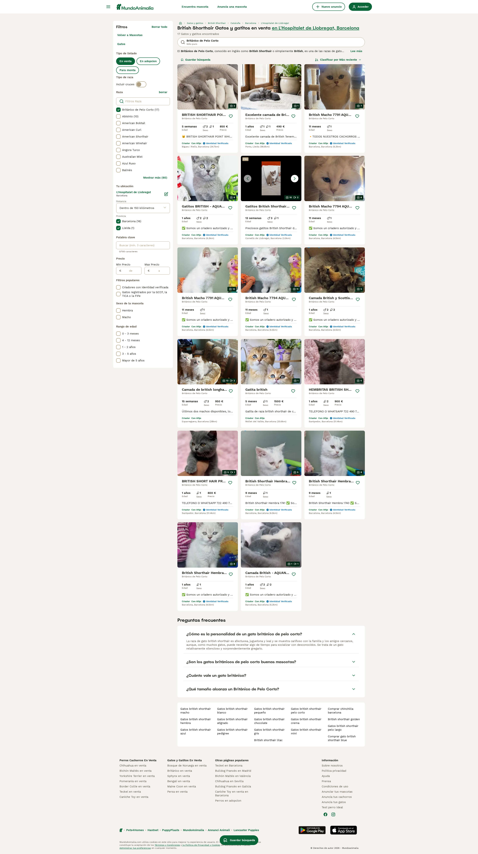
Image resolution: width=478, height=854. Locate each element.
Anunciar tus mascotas (337, 791)
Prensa (326, 781)
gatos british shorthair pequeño (269, 710)
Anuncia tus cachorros (337, 797)
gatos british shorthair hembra (195, 721)
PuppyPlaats (170, 830)
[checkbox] (118, 109)
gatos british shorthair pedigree (232, 731)
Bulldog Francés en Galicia (233, 786)
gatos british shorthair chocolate (269, 721)
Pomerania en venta (133, 781)
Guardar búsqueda (197, 59)
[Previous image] (247, 178)
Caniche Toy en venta (134, 797)
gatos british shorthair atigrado (232, 721)
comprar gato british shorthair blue (342, 738)
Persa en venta (177, 791)
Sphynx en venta (178, 776)
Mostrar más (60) (155, 177)
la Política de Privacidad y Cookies (201, 845)
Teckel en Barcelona (228, 765)
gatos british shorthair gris (269, 731)
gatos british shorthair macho (195, 710)
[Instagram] (333, 814)
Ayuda (326, 776)
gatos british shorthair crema (306, 721)
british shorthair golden (344, 719)
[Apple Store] (343, 830)
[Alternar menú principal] (108, 6)
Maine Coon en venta (181, 786)
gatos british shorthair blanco (232, 710)
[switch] (141, 84)
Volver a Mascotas (129, 35)
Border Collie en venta (135, 786)
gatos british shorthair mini (306, 731)
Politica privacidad (334, 770)
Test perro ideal (332, 807)
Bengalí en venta (178, 781)
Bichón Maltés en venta (135, 770)
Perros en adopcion (228, 800)
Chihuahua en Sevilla (229, 781)
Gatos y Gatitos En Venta (184, 760)
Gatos (121, 44)
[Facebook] (325, 814)
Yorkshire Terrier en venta (137, 776)
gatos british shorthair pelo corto (306, 710)
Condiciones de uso (335, 786)
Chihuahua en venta (133, 765)
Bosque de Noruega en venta (187, 765)
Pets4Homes (135, 830)
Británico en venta (179, 770)
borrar (163, 92)
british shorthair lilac (268, 740)
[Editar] (166, 194)
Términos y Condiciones (167, 845)
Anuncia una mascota (232, 6)
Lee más (356, 51)
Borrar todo (159, 27)
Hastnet (153, 830)
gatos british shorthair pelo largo (343, 727)
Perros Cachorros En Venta (138, 760)
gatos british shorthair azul (195, 731)
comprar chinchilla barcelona (340, 710)
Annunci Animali (219, 830)
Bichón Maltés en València (233, 776)
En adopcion (148, 61)
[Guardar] (230, 116)
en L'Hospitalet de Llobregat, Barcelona (315, 28)
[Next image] (294, 178)
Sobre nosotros (332, 765)
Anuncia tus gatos (334, 802)
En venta (126, 61)
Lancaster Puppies (246, 830)
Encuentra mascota (195, 6)
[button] (271, 178)
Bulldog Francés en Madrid (233, 770)
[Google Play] (312, 830)
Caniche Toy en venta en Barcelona (231, 793)
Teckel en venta (130, 791)
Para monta (128, 70)
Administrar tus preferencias (135, 848)
